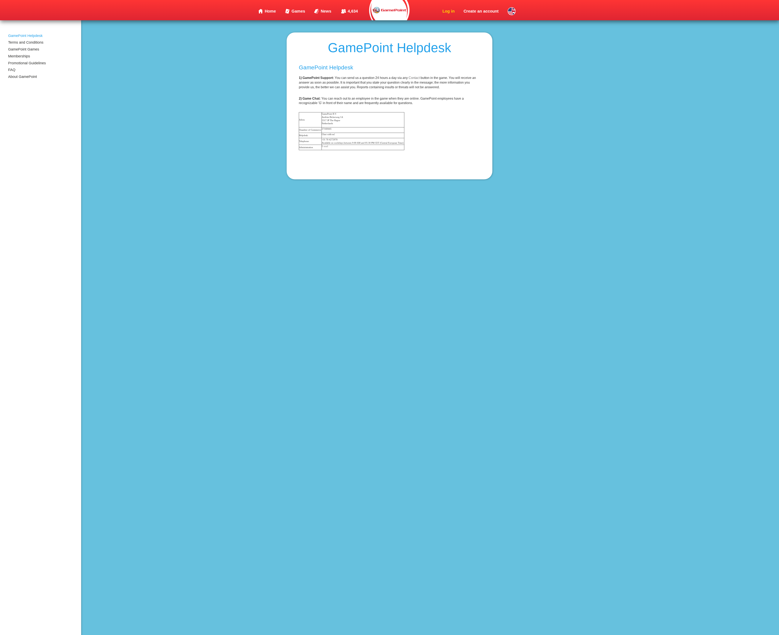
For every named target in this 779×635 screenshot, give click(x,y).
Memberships (19, 56)
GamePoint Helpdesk (25, 36)
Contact (414, 78)
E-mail (325, 146)
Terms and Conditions (25, 42)
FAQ (11, 70)
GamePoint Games (23, 49)
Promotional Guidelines (27, 63)
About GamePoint (22, 77)
